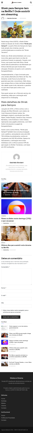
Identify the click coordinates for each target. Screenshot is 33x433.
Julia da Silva (7, 194)
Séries (3, 242)
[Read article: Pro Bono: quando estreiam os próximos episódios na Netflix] (4, 356)
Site (2, 303)
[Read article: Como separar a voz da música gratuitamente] (4, 327)
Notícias (3, 401)
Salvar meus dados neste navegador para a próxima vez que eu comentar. (15, 311)
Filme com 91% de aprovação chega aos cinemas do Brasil (20, 334)
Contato (3, 408)
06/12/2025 (13, 250)
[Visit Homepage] (16, 3)
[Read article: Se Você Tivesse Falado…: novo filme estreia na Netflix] (4, 364)
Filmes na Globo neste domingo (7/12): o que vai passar (18, 341)
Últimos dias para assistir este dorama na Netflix (18, 348)
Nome (3, 288)
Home (3, 398)
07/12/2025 (14, 194)
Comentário (5, 267)
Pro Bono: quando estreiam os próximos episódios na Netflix (18, 356)
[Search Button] (31, 2)
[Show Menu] (2, 2)
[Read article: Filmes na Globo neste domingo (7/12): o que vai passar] (16, 206)
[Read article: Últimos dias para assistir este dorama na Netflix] (16, 233)
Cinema (5, 187)
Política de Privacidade (8, 418)
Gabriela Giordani (12, 18)
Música (3, 403)
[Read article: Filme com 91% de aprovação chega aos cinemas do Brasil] (4, 335)
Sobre (3, 415)
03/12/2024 (23, 18)
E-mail (3, 295)
